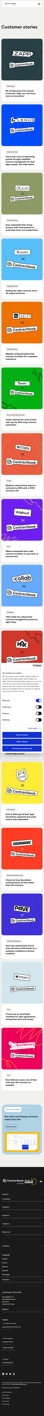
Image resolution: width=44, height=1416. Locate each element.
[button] (39, 4)
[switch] (39, 707)
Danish (4, 1263)
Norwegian (6, 1274)
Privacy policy (5, 1395)
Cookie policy (5, 1401)
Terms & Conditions (7, 1392)
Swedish (5, 1270)
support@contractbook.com (11, 1327)
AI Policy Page (5, 1404)
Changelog (6, 1199)
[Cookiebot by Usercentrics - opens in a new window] (33, 665)
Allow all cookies (22, 735)
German (5, 1266)
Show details (32, 728)
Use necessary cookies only (22, 748)
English (4, 1259)
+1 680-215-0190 (7, 1348)
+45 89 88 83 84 (7, 1363)
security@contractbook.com (20, 1384)
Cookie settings (6, 1398)
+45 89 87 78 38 (8, 1304)
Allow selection (22, 741)
